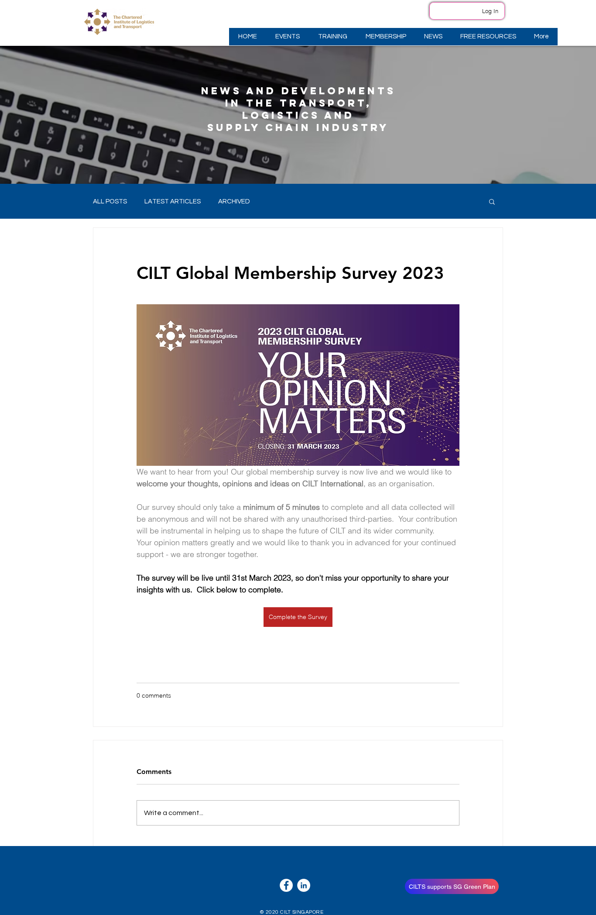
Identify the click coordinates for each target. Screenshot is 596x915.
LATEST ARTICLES (172, 201)
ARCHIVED (234, 201)
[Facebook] (286, 885)
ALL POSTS (110, 201)
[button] (287, 36)
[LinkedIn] (303, 885)
